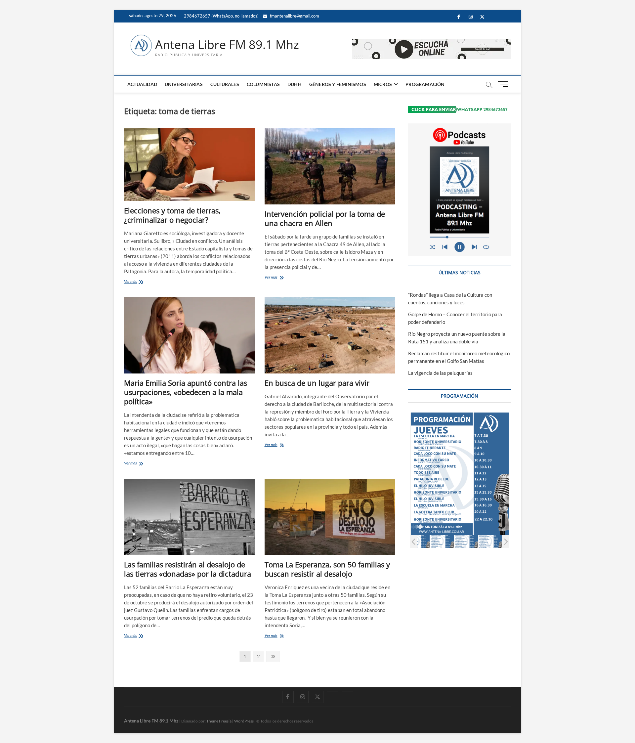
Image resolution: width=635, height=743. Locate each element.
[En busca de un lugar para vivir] (330, 335)
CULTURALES (224, 84)
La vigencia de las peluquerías (440, 373)
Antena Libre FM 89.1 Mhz (227, 44)
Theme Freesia (219, 721)
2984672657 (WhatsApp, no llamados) (221, 16)
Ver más (140, 282)
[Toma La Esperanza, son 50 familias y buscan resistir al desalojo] (330, 517)
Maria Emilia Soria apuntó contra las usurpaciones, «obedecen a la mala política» (185, 392)
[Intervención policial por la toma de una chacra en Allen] (330, 166)
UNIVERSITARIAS (184, 84)
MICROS (383, 84)
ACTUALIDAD (142, 84)
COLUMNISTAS (263, 84)
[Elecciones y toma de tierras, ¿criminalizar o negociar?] (189, 164)
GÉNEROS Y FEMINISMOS (337, 84)
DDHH (294, 84)
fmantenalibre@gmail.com (294, 16)
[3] (466, 541)
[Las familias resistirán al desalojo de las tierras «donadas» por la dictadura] (189, 517)
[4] (490, 541)
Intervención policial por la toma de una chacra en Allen (325, 218)
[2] (442, 541)
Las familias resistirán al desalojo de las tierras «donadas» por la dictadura (187, 569)
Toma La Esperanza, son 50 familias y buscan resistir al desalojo (327, 569)
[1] (418, 541)
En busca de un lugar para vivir (317, 383)
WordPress (244, 721)
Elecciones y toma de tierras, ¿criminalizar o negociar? (172, 215)
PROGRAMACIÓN (424, 84)
